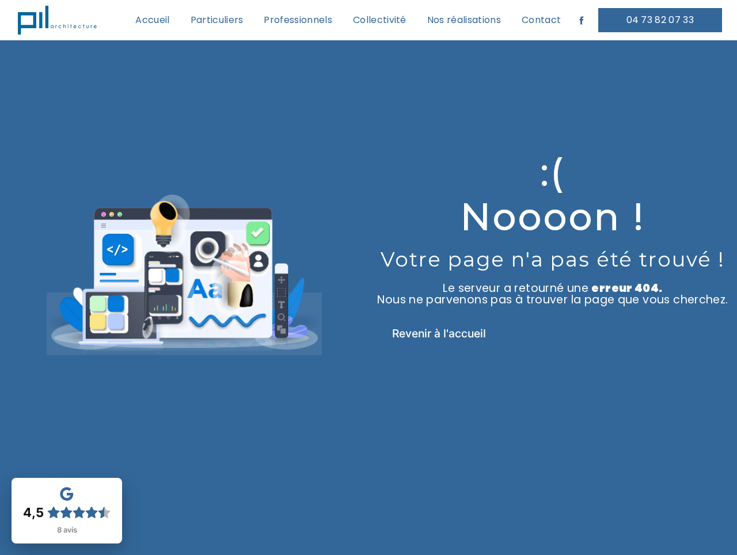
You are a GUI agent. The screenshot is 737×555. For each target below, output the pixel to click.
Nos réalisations (464, 19)
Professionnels (298, 19)
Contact (541, 19)
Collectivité (380, 19)
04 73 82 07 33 (660, 19)
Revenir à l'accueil (439, 333)
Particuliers (217, 19)
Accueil (152, 19)
